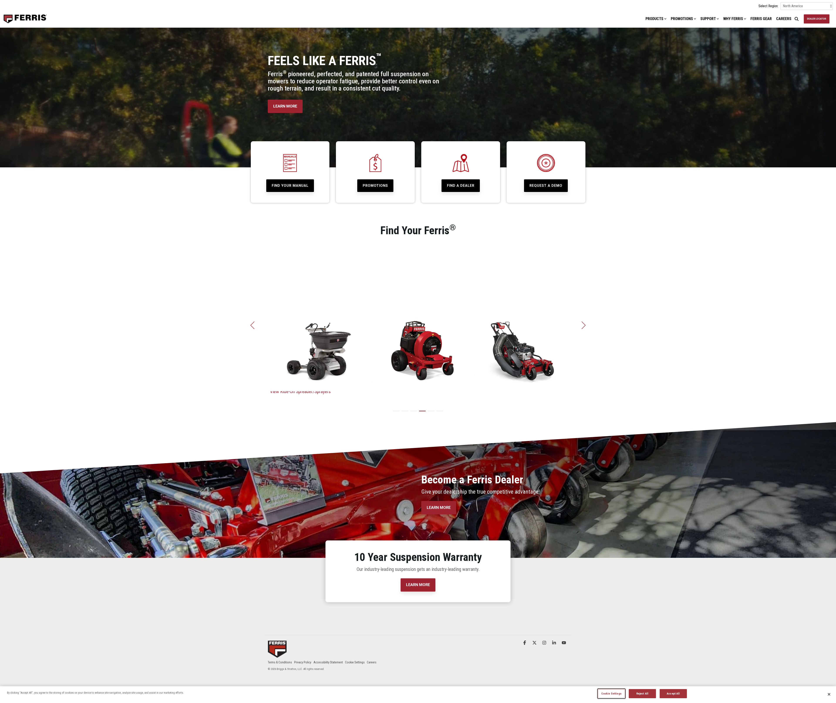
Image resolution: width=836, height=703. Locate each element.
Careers (783, 18)
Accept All (673, 693)
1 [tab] (395, 413)
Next (582, 325)
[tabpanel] (316, 323)
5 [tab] (430, 413)
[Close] (829, 694)
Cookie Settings (611, 693)
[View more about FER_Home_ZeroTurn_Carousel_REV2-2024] (418, 343)
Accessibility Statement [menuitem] (328, 662)
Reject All (642, 693)
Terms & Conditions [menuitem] (280, 662)
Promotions (682, 18)
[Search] (796, 19)
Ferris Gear (761, 18)
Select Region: (768, 6)
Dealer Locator (816, 19)
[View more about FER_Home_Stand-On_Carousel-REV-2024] (520, 343)
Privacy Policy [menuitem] (302, 662)
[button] (525, 642)
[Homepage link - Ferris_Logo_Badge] (277, 655)
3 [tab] (412, 413)
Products (654, 18)
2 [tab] (404, 413)
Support (708, 18)
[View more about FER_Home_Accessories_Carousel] (316, 343)
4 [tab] (421, 413)
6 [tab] (439, 413)
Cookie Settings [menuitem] (355, 662)
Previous (254, 325)
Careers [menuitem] (371, 662)
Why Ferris (733, 18)
